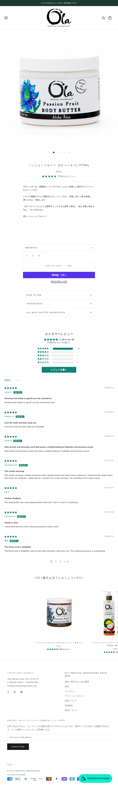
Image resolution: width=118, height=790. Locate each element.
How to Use (34, 295)
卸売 (67, 686)
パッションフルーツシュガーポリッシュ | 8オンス (59, 642)
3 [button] (60, 561)
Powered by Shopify (16, 774)
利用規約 (69, 705)
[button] (50, 176)
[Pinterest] (21, 692)
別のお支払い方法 (59, 281)
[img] (10, 388)
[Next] (69, 152)
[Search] (103, 17)
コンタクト (70, 691)
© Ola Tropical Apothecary (24, 771)
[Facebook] (8, 692)
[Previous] (48, 152)
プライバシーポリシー (75, 696)
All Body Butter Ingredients (45, 312)
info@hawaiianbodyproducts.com (22, 685)
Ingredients (34, 304)
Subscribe (18, 747)
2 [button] (55, 561)
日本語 (9, 765)
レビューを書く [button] (59, 369)
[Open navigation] (6, 18)
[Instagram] (15, 692)
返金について (71, 700)
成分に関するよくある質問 (77, 681)
